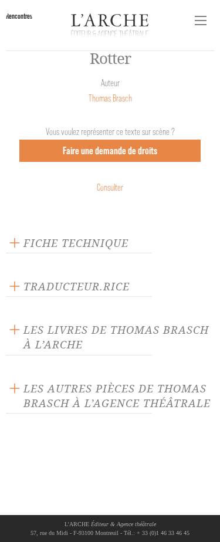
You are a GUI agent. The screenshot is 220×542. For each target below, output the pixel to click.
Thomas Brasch (110, 98)
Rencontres (19, 16)
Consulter (110, 187)
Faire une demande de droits (110, 150)
